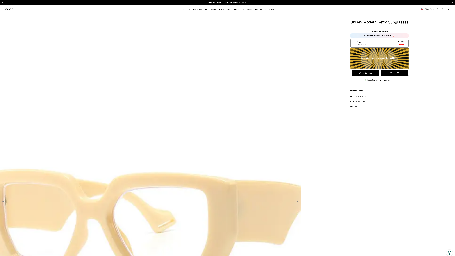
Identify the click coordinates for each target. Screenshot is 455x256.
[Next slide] (298, 202)
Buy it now (394, 72)
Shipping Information (358, 96)
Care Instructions (357, 102)
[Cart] (447, 9)
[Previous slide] (2, 202)
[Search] (437, 9)
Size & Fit (353, 107)
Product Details (356, 91)
